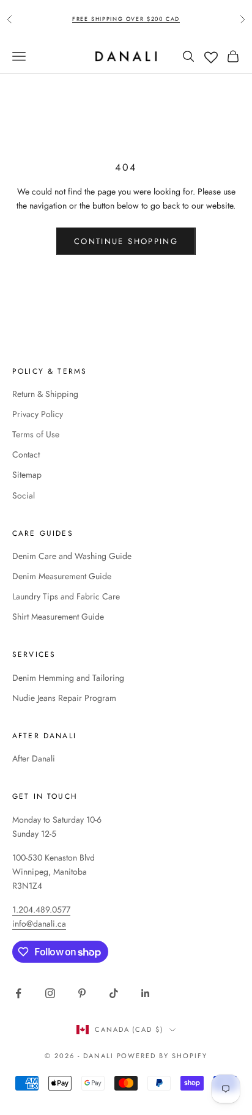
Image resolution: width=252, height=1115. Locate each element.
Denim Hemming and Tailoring (68, 678)
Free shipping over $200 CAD (126, 19)
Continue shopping (126, 241)
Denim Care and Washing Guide (72, 556)
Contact (26, 454)
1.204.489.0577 (41, 909)
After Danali (33, 758)
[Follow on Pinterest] (82, 993)
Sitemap (27, 475)
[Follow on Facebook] (18, 993)
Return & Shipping (45, 394)
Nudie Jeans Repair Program (64, 698)
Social (23, 495)
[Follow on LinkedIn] (145, 993)
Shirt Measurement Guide (58, 616)
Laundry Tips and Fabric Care (66, 596)
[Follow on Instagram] (50, 993)
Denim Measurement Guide (61, 576)
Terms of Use (35, 434)
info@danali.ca (39, 923)
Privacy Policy (37, 414)
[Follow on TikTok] (114, 993)
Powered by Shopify (162, 1056)
